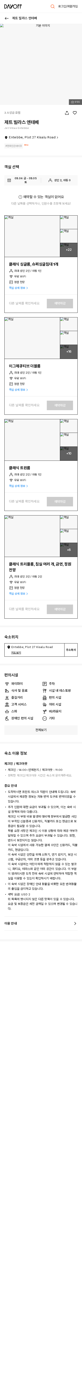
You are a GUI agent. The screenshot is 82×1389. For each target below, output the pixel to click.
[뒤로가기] (6, 18)
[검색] (52, 6)
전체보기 (41, 730)
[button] (32, 236)
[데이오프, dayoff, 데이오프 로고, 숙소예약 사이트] (13, 6)
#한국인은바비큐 (13, 145)
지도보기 (16, 652)
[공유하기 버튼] (67, 113)
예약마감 (60, 303)
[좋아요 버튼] (75, 113)
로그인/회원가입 (68, 6)
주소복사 (71, 649)
